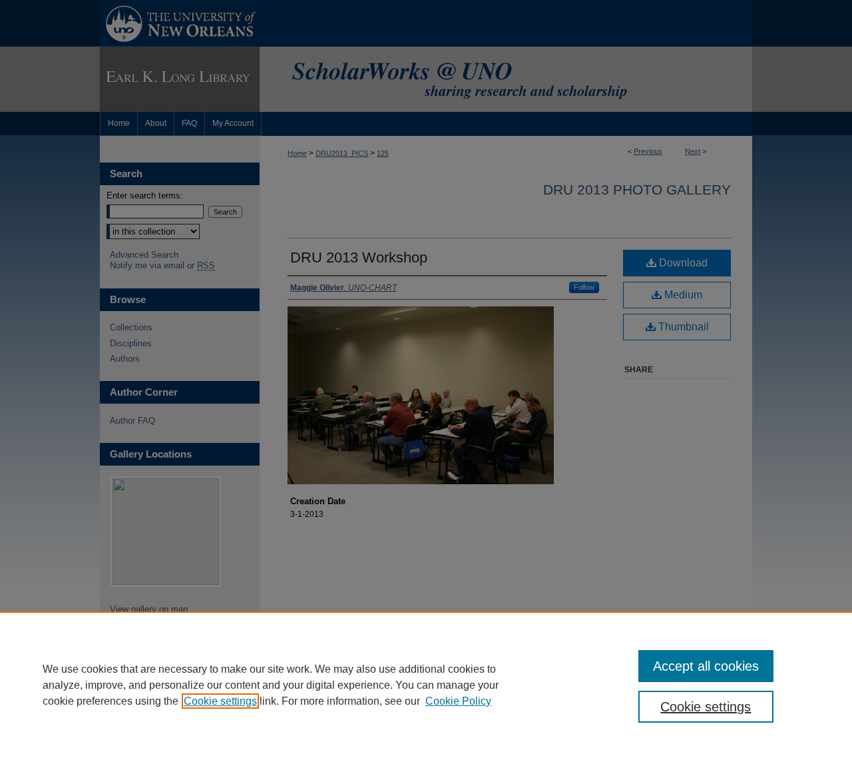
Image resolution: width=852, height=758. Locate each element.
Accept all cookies (706, 666)
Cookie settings (220, 701)
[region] (426, 684)
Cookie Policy (458, 701)
